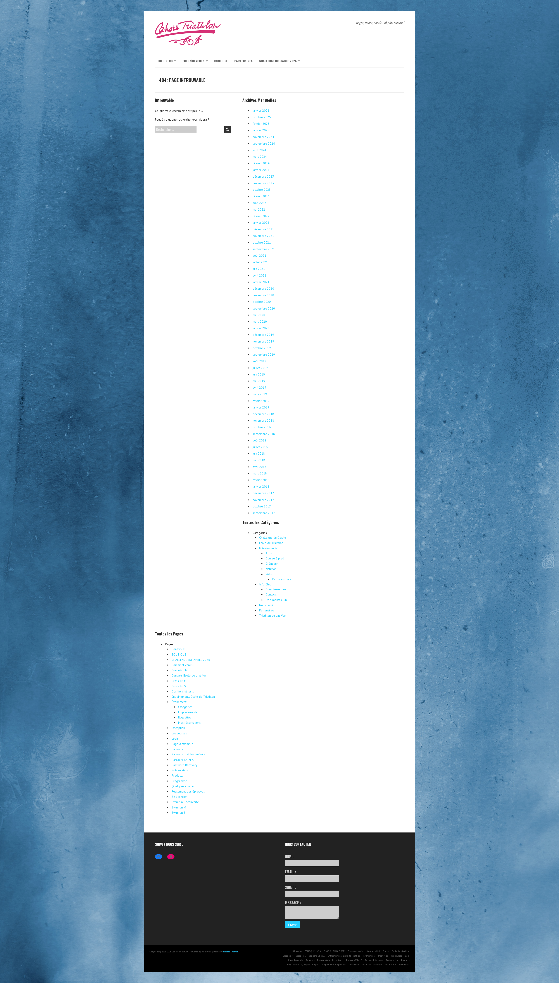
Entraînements (193, 60)
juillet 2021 (260, 262)
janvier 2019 (261, 407)
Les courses (179, 733)
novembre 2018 (263, 420)
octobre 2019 (262, 348)
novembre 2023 (263, 183)
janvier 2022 (261, 223)
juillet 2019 (260, 368)
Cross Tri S (179, 686)
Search (227, 129)
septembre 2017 (264, 513)
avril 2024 (259, 150)
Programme (179, 781)
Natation (271, 569)
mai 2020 (259, 315)
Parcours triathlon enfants (188, 754)
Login (175, 739)
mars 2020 (260, 322)
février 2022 (261, 216)
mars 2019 (260, 394)
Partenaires (243, 60)
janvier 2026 (261, 110)
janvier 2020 (261, 328)
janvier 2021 (261, 282)
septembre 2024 (264, 143)
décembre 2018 (263, 414)
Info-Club (165, 60)
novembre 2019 (263, 341)
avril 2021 (259, 275)
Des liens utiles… (183, 691)
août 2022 (259, 203)
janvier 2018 (261, 486)
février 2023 (261, 196)
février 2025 (261, 124)
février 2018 (261, 480)
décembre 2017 (263, 493)
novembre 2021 (263, 236)
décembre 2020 (263, 289)
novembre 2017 (263, 500)
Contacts (271, 594)
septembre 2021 (264, 249)
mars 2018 (260, 473)
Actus (269, 553)
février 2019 (261, 401)
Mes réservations (189, 723)
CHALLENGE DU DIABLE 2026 (278, 60)
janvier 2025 (261, 130)
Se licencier (179, 797)
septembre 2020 (264, 308)
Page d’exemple (182, 744)
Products (177, 775)
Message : (293, 902)
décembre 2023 (263, 176)
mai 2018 (259, 460)
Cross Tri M (179, 681)
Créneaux (272, 564)
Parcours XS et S (183, 760)
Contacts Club (180, 670)
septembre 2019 (264, 355)
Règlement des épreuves (188, 791)
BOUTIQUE (221, 60)
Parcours (177, 749)
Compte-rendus (276, 589)
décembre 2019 (263, 335)
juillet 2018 (260, 447)
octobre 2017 (262, 506)
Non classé (266, 605)
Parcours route (282, 579)
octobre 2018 (262, 427)
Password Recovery (184, 765)
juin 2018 (259, 453)
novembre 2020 (263, 295)
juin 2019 (259, 374)
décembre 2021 (263, 229)
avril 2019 (259, 387)
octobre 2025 (262, 117)
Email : (290, 871)
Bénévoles (179, 649)
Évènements (180, 702)
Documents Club (276, 600)
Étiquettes (184, 717)
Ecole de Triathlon (271, 543)
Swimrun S (178, 813)
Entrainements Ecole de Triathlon (193, 697)
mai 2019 (259, 381)
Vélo (269, 574)
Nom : (289, 856)
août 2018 (259, 440)
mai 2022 (259, 209)
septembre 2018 (264, 434)
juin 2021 (259, 269)
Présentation (180, 770)
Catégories (185, 707)
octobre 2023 (262, 190)
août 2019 (259, 361)
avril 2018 (259, 467)
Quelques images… (184, 786)
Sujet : (290, 887)
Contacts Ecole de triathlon (189, 675)
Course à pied (275, 558)
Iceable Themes (230, 951)
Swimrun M (179, 807)
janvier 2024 (261, 170)
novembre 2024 (263, 137)
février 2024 (261, 163)
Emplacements (187, 712)
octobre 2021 (262, 242)
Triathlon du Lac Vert (272, 616)
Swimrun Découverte (185, 802)
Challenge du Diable (272, 538)
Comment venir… (183, 665)
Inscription (178, 728)
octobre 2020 (262, 302)
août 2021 (259, 256)
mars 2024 (260, 157)
